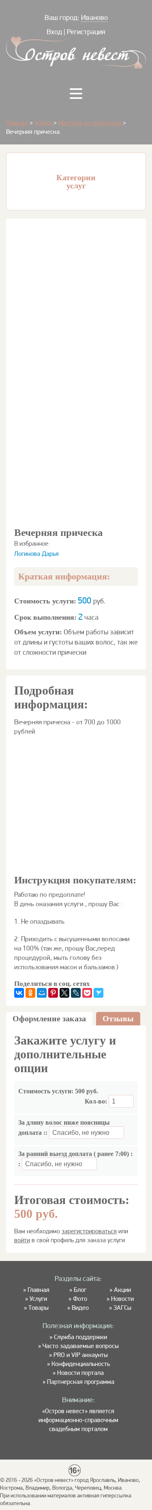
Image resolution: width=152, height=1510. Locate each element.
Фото (80, 1298)
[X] (64, 993)
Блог (80, 1290)
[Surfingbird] (98, 993)
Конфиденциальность (80, 1364)
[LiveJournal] (76, 993)
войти (22, 1240)
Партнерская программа (80, 1381)
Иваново (94, 17)
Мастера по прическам (90, 123)
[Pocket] (87, 993)
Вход (54, 31)
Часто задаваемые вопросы (81, 1346)
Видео (80, 1307)
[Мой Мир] (42, 993)
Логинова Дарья (36, 553)
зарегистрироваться (89, 1231)
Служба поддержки (80, 1337)
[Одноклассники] (30, 993)
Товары (38, 1307)
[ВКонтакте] (19, 993)
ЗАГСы (122, 1307)
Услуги (44, 123)
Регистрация (86, 31)
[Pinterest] (53, 993)
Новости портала (80, 1373)
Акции (122, 1290)
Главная (17, 123)
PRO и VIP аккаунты (81, 1355)
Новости (122, 1298)
